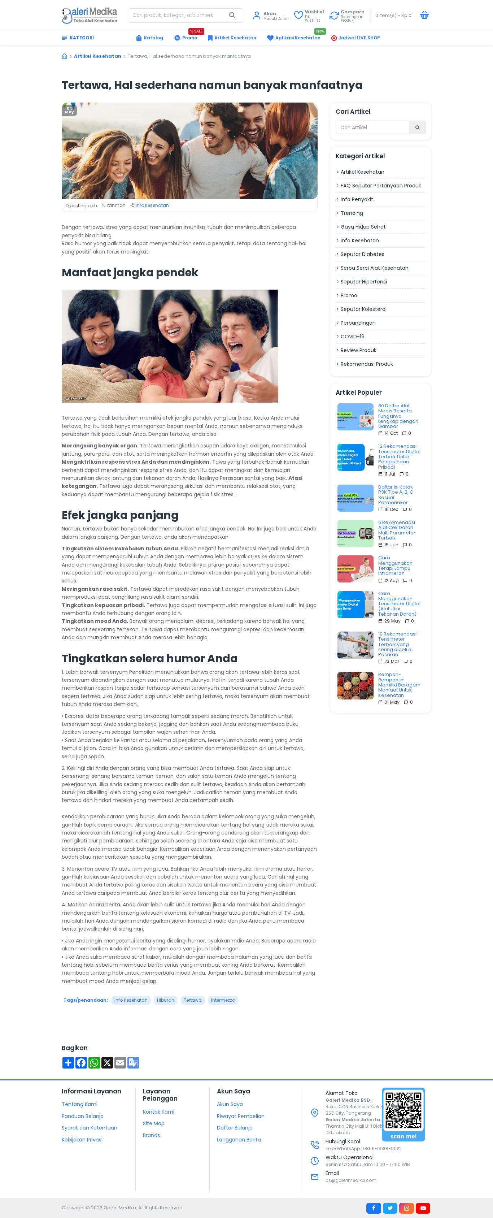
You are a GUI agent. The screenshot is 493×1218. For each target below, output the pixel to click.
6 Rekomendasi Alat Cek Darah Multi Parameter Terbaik (396, 530)
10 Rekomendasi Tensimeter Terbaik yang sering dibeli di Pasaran (397, 644)
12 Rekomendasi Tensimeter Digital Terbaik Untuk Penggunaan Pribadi (399, 456)
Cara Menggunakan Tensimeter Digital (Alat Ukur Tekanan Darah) (399, 604)
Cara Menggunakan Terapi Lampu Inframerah (395, 565)
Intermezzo (223, 1000)
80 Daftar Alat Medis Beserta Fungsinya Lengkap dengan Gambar (398, 416)
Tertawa (193, 1000)
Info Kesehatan (152, 205)
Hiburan (165, 1000)
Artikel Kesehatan (97, 56)
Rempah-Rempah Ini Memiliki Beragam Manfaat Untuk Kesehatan (399, 685)
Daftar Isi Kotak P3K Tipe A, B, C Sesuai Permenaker (395, 495)
